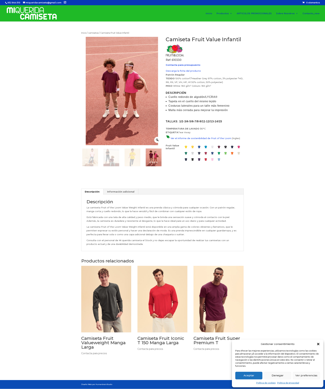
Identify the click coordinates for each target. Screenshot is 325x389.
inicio (209, 13)
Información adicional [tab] (120, 191)
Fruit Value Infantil (172, 147)
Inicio (83, 33)
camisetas (93, 33)
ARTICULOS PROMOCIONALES (254, 13)
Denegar (278, 375)
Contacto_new (311, 13)
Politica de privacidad (288, 383)
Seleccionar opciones (103, 363)
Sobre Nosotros (285, 13)
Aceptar (249, 375)
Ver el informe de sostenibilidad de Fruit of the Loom (201, 138)
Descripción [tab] (92, 191)
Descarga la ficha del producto (183, 70)
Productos (222, 13)
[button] (318, 344)
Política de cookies (266, 383)
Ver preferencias (306, 375)
